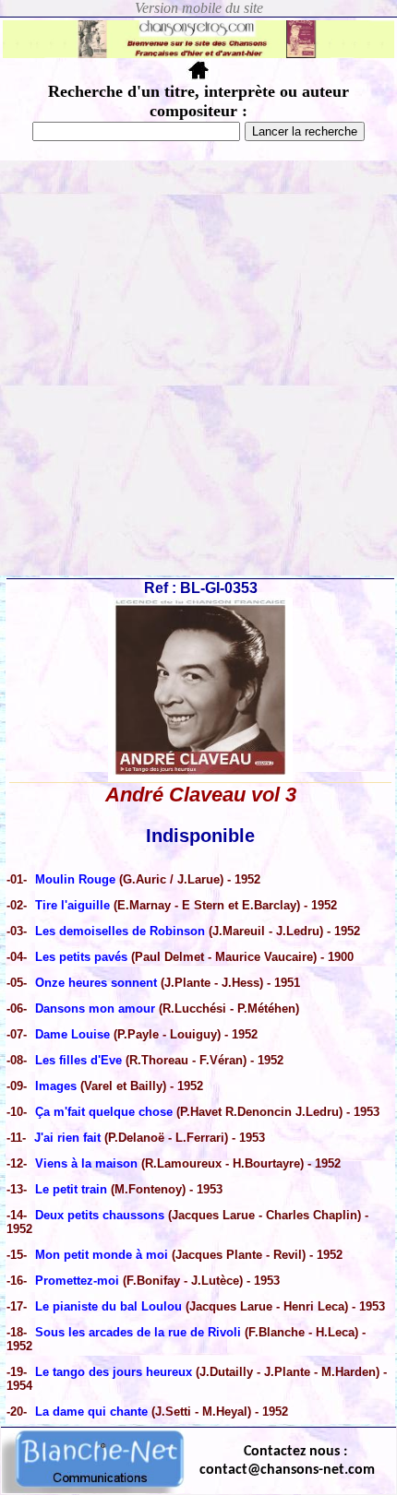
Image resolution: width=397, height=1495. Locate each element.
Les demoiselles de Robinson (120, 931)
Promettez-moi (79, 1280)
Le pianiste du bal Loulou (110, 1306)
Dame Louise (72, 1034)
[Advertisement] (198, 368)
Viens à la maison (86, 1163)
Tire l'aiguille (74, 905)
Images (57, 1086)
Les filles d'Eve (78, 1060)
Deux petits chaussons (101, 1215)
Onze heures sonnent (98, 983)
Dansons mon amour (95, 1008)
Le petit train (73, 1189)
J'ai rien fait (69, 1138)
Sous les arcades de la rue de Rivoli (138, 1332)
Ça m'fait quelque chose (104, 1112)
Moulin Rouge (77, 879)
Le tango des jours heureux (115, 1372)
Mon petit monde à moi (101, 1255)
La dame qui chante (91, 1411)
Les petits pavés (83, 957)
